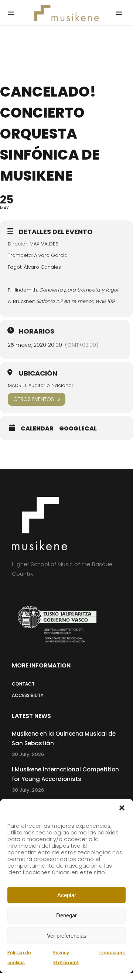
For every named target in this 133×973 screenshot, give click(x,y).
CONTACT (23, 684)
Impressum (112, 952)
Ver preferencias (66, 935)
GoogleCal (78, 428)
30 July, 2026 (28, 754)
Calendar (37, 428)
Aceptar (66, 895)
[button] (122, 808)
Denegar (66, 915)
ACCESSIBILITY (27, 695)
